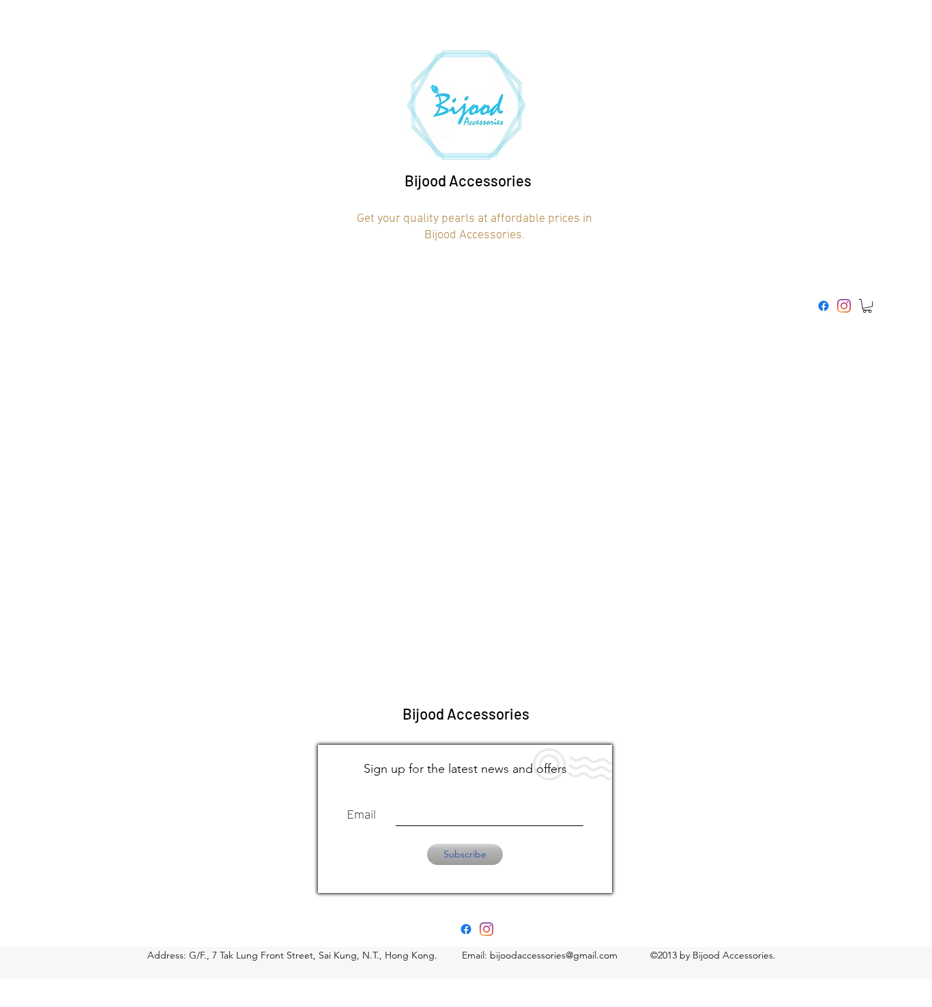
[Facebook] (823, 306)
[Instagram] (844, 306)
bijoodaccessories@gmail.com (553, 955)
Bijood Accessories (468, 180)
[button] (867, 306)
